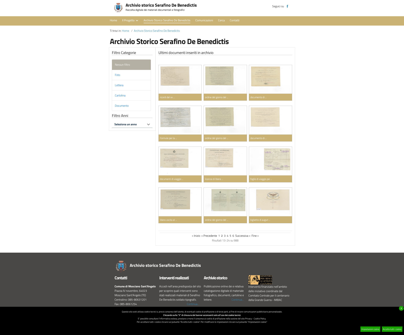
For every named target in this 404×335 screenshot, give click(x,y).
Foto (117, 75)
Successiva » (242, 236)
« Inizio (196, 236)
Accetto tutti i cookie (392, 329)
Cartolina (120, 95)
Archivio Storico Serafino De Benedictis (157, 31)
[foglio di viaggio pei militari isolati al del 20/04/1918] (270, 161)
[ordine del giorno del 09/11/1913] (225, 79)
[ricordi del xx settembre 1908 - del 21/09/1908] (180, 79)
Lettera (119, 85)
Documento (122, 106)
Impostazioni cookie (370, 329)
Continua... (193, 304)
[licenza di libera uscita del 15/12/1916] (225, 161)
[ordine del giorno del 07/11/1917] (225, 202)
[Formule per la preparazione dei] (180, 120)
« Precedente (209, 236)
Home (125, 31)
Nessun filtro (122, 64)
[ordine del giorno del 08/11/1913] (225, 120)
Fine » (255, 236)
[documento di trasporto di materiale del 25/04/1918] (270, 79)
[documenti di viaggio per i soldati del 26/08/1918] (180, 161)
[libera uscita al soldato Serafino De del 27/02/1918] (180, 202)
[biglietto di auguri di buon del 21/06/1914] (270, 202)
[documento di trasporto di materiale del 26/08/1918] (270, 120)
